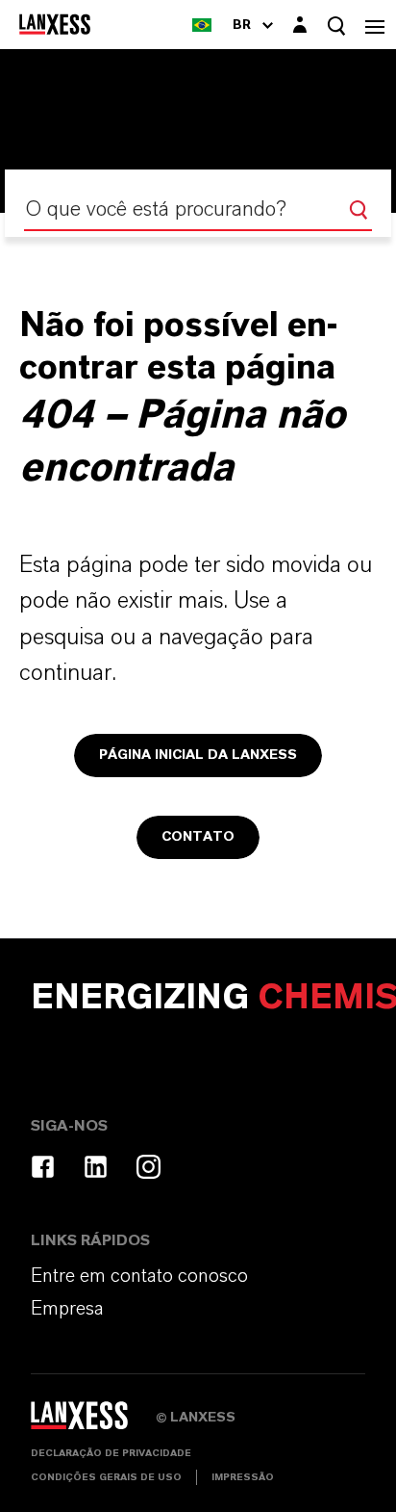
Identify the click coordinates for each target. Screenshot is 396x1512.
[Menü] (375, 24)
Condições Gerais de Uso (106, 1477)
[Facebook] (43, 1167)
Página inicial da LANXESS (198, 755)
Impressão (242, 1477)
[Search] (358, 209)
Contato (198, 837)
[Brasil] (202, 24)
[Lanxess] (93, 1422)
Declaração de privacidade (111, 1453)
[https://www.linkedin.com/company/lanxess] (96, 1167)
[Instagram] (148, 1167)
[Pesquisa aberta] (336, 25)
